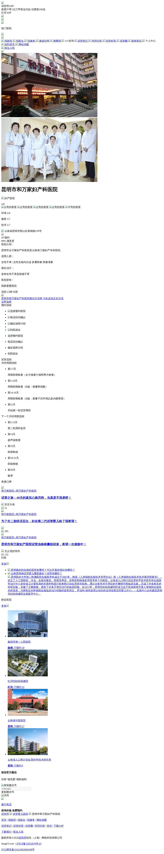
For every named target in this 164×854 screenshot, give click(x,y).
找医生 (21, 820)
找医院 (12, 820)
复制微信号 (7, 792)
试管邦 (5, 814)
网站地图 (42, 820)
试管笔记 (6, 825)
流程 (3, 291)
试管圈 (29, 825)
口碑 (9, 291)
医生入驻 (18, 831)
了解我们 (6, 831)
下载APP (59, 825)
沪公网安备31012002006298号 (18, 849)
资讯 (49, 825)
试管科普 (18, 825)
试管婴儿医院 (20, 814)
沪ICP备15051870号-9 (28, 843)
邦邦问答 (40, 825)
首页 (3, 820)
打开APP (6, 12)
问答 (15, 291)
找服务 (31, 820)
